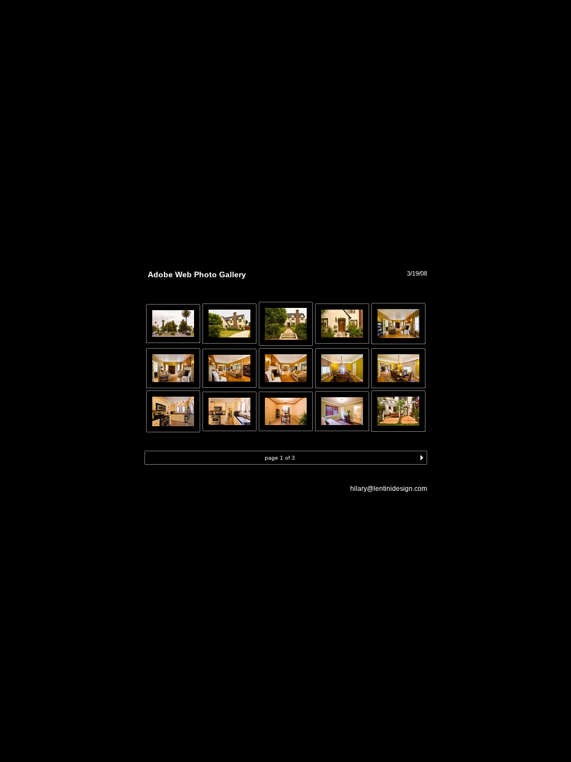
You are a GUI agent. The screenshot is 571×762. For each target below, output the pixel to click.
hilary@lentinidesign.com (388, 489)
